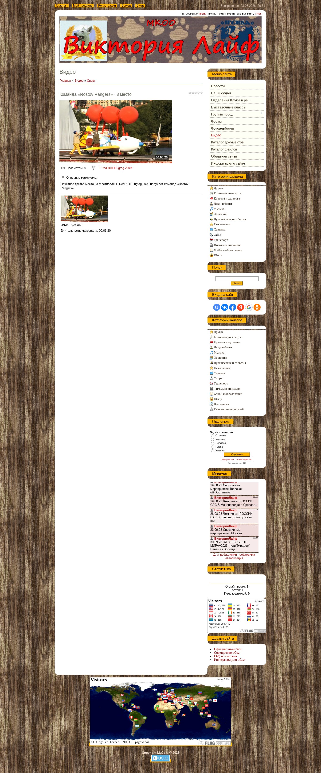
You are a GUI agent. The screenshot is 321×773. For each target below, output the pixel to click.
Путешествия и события (230, 219)
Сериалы (220, 229)
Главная (61, 5)
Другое (218, 188)
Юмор (218, 255)
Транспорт (221, 240)
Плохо (219, 446)
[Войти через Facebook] (232, 307)
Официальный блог (228, 649)
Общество (220, 214)
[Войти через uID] (216, 307)
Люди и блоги (223, 203)
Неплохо (220, 443)
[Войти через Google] (249, 307)
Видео (78, 80)
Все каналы (221, 404)
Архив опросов (243, 459)
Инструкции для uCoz (229, 659)
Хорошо (220, 439)
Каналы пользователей (229, 409)
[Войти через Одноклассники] (257, 307)
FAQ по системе (225, 656)
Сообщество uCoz (227, 652)
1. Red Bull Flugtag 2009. (115, 168)
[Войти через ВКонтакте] (224, 307)
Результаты (228, 459)
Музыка (219, 209)
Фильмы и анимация (227, 245)
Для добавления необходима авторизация (234, 556)
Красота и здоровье (227, 198)
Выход (126, 5)
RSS (259, 13)
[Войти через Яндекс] (240, 307)
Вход (140, 5)
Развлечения (222, 224)
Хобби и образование (228, 250)
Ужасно (219, 450)
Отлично (220, 435)
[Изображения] (84, 209)
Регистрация (107, 5)
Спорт (91, 80)
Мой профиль (83, 5)
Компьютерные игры (228, 193)
